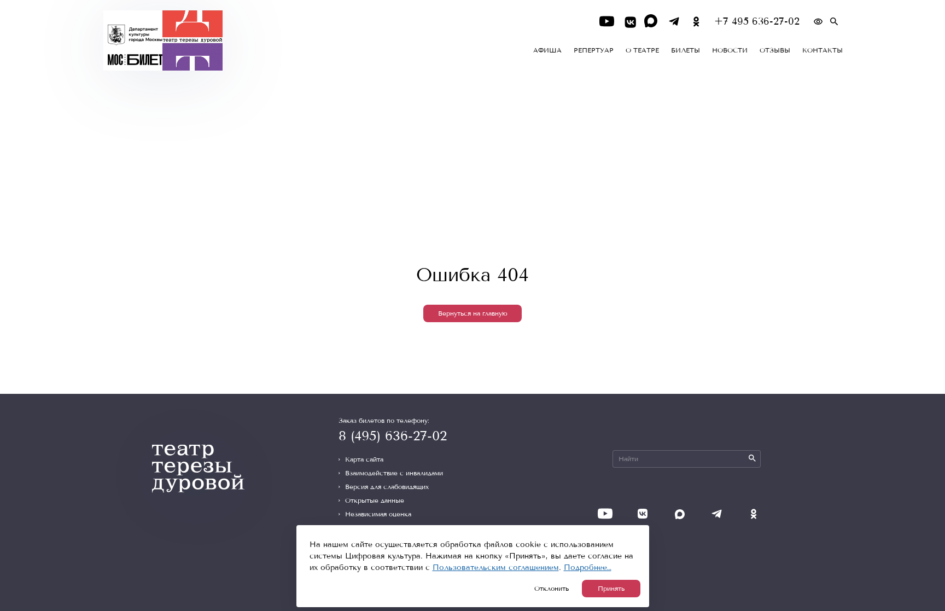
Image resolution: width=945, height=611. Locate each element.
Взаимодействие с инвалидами (394, 473)
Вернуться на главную (473, 313)
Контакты (822, 50)
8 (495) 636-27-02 (393, 436)
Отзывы (775, 50)
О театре (642, 50)
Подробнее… (587, 567)
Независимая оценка (378, 514)
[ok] (696, 21)
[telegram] (674, 21)
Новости (730, 50)
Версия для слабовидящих (387, 487)
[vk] (629, 21)
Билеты (685, 50)
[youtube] (606, 21)
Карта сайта (364, 459)
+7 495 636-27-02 (757, 21)
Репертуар (594, 50)
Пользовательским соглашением (496, 567)
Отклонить (551, 588)
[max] (651, 21)
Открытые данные (374, 500)
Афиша (547, 50)
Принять (611, 588)
